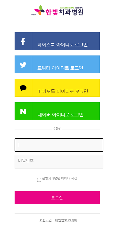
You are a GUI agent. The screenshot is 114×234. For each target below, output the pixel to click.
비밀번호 (26, 161)
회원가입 (46, 220)
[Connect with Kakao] (57, 88)
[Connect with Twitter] (57, 64)
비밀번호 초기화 (66, 220)
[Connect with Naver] (57, 111)
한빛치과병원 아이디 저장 (59, 178)
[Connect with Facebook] (57, 41)
